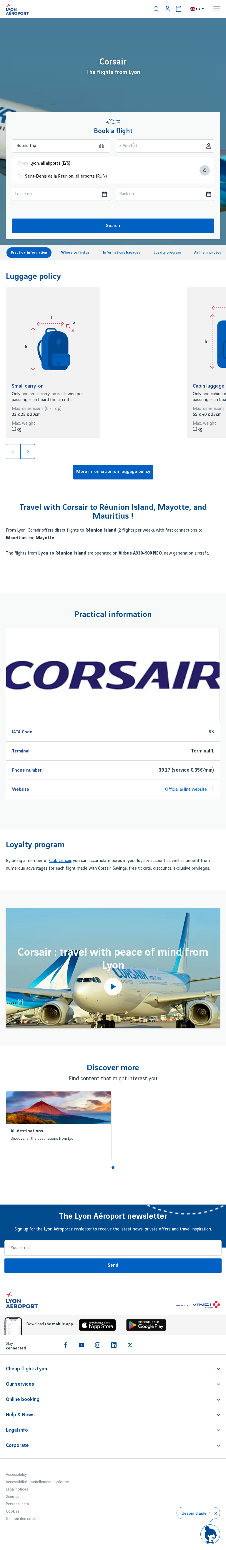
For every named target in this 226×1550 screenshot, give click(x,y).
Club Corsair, (60, 860)
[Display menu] (216, 8)
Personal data (17, 1504)
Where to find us (75, 252)
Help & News (20, 1414)
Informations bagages (121, 252)
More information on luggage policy (113, 471)
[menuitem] (156, 9)
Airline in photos (207, 252)
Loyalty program (167, 252)
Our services (20, 1384)
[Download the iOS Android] (144, 1326)
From (23, 163)
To (20, 176)
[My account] (167, 9)
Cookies (13, 1511)
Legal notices (17, 1489)
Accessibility (16, 1475)
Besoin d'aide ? (196, 1513)
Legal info (17, 1430)
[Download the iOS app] (95, 1326)
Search (113, 226)
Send (113, 1265)
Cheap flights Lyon (26, 1369)
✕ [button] (215, 1513)
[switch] (156, 9)
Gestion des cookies (23, 1519)
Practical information (29, 252)
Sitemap (12, 1497)
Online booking (22, 1399)
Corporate (17, 1445)
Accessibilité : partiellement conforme (37, 1482)
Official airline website (186, 789)
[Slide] (27, 451)
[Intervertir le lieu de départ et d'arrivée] (205, 170)
